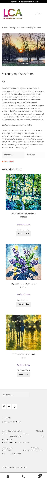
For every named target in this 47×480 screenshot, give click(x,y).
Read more (23, 374)
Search (23, 476)
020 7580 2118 (13, 1)
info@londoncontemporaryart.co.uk (30, 1)
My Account (8, 476)
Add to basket (23, 234)
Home (6, 28)
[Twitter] (9, 406)
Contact (8, 417)
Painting (12, 28)
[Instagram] (14, 406)
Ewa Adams (20, 28)
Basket (36, 474)
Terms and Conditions (13, 422)
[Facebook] (4, 406)
